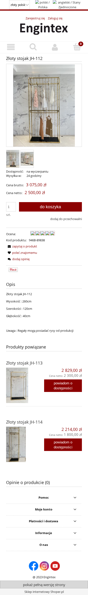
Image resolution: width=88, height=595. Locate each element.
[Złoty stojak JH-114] (25, 444)
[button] (11, 47)
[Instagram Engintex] (44, 565)
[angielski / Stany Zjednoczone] (67, 4)
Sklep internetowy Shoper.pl (44, 592)
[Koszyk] (77, 47)
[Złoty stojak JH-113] (25, 385)
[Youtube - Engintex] (55, 565)
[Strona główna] (44, 28)
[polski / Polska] (42, 4)
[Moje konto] (55, 47)
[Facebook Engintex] (33, 565)
